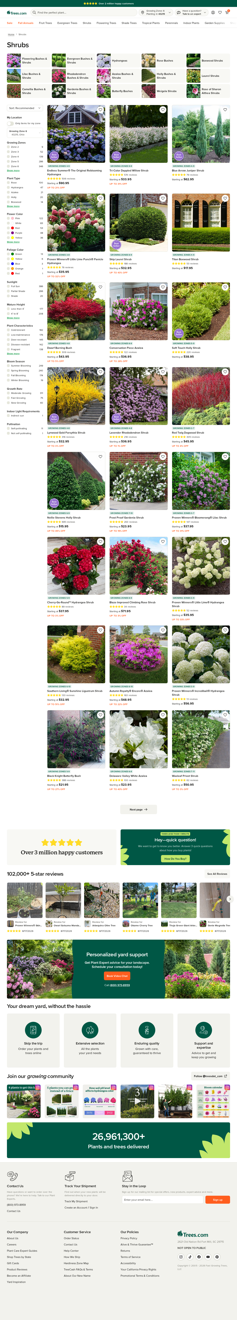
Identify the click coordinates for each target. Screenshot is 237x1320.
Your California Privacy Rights (138, 1269)
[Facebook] (199, 1256)
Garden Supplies (215, 22)
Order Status (71, 1238)
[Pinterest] (217, 1256)
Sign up (217, 1199)
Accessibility (128, 1263)
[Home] (16, 12)
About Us (12, 1238)
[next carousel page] (230, 899)
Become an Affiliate (19, 1275)
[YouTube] (208, 1256)
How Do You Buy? (175, 858)
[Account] (213, 12)
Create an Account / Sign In (81, 1207)
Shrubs (87, 22)
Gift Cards (13, 1263)
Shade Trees (129, 22)
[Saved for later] (100, 110)
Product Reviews (17, 1269)
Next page (136, 809)
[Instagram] (180, 1256)
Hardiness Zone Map (76, 1263)
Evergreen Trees (67, 22)
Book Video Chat (117, 975)
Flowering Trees (106, 22)
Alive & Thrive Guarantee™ (137, 1244)
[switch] (10, 124)
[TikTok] (190, 1256)
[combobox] (25, 108)
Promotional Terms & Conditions (140, 1275)
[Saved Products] (220, 12)
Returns (125, 1250)
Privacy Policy (129, 1238)
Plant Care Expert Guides (22, 1250)
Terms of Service (131, 1256)
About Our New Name (77, 1275)
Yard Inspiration (16, 1281)
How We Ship (72, 1256)
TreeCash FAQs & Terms (78, 1269)
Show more (13, 170)
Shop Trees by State (19, 1256)
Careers (11, 1244)
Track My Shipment (76, 1201)
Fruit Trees (45, 22)
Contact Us (13, 1211)
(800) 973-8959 (120, 985)
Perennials (171, 22)
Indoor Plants (191, 22)
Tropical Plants (151, 22)
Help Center (71, 1250)
